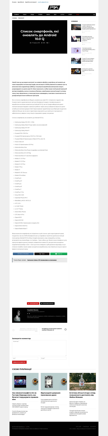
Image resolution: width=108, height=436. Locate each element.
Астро (62, 14)
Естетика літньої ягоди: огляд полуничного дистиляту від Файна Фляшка (82, 395)
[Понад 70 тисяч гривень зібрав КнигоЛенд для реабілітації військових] (76, 61)
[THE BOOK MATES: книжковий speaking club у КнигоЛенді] (76, 51)
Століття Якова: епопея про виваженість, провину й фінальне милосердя (20, 413)
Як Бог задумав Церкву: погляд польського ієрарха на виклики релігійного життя (50, 408)
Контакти (93, 426)
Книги (48, 14)
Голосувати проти (48, 303)
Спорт (70, 14)
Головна (14, 18)
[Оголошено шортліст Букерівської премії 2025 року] (76, 71)
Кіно (55, 14)
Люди (32, 14)
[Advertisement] (39, 67)
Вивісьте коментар (19, 362)
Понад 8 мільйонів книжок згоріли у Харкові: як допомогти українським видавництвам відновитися (88, 27)
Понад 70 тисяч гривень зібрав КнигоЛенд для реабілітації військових (88, 60)
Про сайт (78, 426)
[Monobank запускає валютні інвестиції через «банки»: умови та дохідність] (76, 39)
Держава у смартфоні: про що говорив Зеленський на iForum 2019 (28, 330)
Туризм (40, 14)
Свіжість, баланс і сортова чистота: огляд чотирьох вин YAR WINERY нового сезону (20, 405)
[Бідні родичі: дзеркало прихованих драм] (54, 381)
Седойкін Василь (32, 310)
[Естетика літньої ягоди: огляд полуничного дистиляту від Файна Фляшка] (82, 381)
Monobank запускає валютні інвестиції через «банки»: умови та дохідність (88, 38)
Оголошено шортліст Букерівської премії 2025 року (88, 70)
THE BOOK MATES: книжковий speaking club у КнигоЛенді (88, 50)
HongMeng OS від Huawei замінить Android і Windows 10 (52, 329)
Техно (24, 14)
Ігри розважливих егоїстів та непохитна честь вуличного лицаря (49, 401)
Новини (16, 14)
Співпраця (86, 426)
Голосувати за (34, 303)
